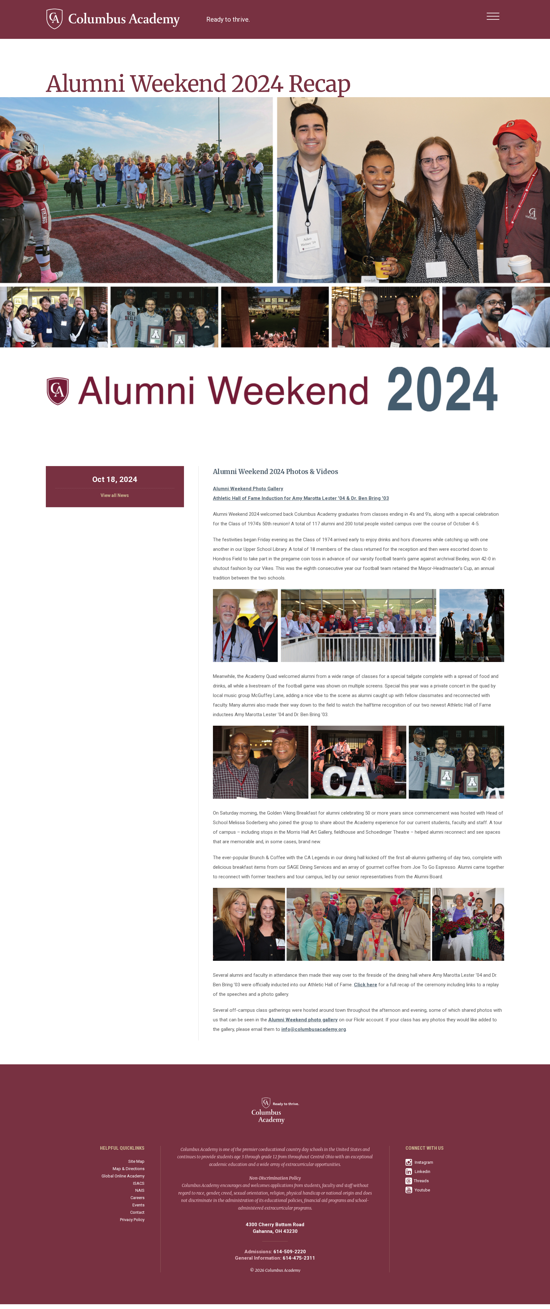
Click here (365, 985)
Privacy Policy (132, 1219)
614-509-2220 (289, 1251)
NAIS (140, 1190)
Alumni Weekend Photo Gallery (248, 489)
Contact (137, 1212)
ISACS (139, 1183)
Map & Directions (129, 1168)
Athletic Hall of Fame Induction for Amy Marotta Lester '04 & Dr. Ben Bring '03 (301, 498)
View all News (115, 495)
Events (138, 1205)
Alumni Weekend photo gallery (303, 1020)
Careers (137, 1197)
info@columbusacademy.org (313, 1029)
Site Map (136, 1161)
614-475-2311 (299, 1258)
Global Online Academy (123, 1176)
